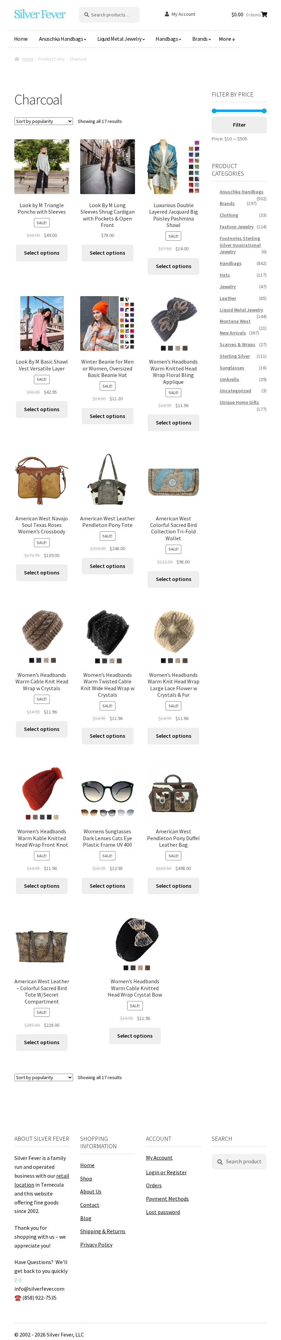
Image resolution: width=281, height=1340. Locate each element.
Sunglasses (232, 368)
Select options (41, 252)
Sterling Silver (235, 356)
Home (21, 38)
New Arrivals (233, 333)
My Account (183, 14)
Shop (86, 1178)
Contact (89, 1204)
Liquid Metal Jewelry (119, 38)
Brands (200, 38)
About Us (90, 1191)
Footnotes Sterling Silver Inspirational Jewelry (240, 245)
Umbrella (229, 379)
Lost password (163, 1212)
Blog (85, 1218)
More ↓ (227, 38)
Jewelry (228, 286)
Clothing (229, 215)
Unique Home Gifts (239, 402)
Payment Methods (167, 1198)
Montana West (235, 321)
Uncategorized (235, 391)
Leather (228, 298)
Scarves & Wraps (237, 344)
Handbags (167, 38)
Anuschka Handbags (61, 38)
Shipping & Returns (102, 1231)
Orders (154, 1185)
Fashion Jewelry (237, 227)
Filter (239, 124)
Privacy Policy (96, 1244)
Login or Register (166, 1172)
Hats (225, 275)
